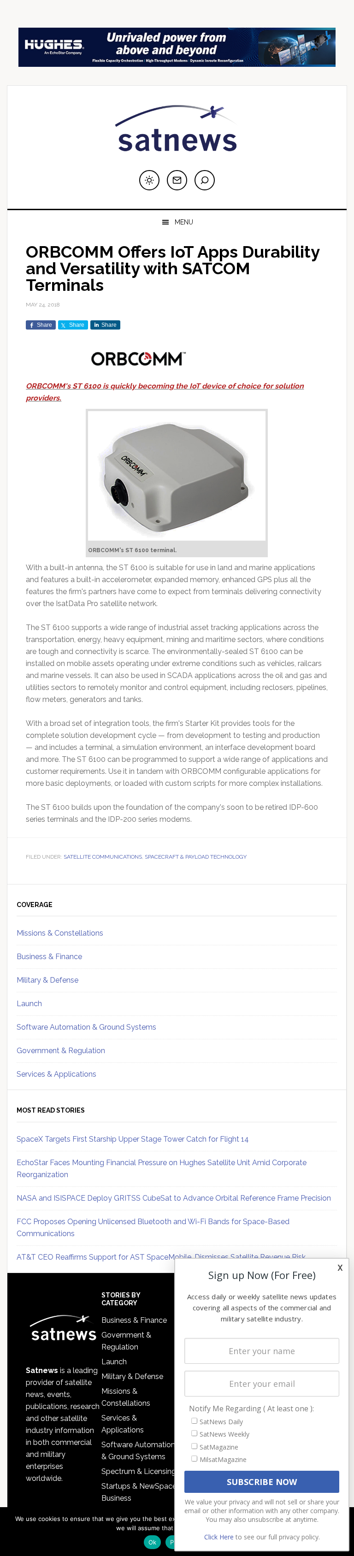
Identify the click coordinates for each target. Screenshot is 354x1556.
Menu (184, 222)
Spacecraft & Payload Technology (196, 857)
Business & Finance (49, 956)
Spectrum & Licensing (138, 1471)
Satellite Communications (103, 857)
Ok (152, 1542)
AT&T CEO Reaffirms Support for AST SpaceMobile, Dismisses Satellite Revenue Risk (161, 1257)
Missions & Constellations (60, 933)
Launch (29, 1003)
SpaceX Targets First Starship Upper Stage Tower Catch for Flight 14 (133, 1139)
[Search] (205, 180)
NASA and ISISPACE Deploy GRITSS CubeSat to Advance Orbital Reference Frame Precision (174, 1198)
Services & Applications (56, 1074)
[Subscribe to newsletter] (177, 180)
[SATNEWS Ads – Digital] (177, 62)
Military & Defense (47, 980)
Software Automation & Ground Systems (86, 1027)
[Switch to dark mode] (149, 180)
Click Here (219, 1536)
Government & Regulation (61, 1050)
